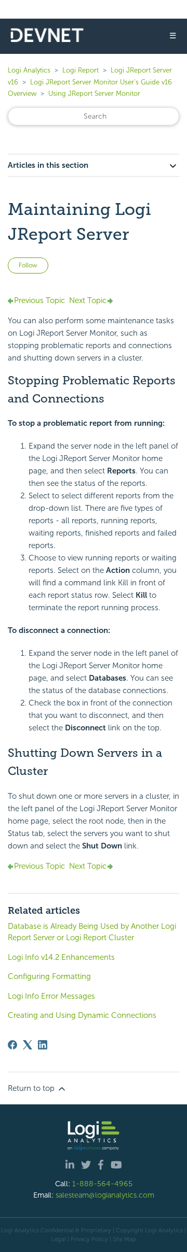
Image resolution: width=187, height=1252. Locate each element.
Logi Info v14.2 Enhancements (61, 957)
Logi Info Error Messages (51, 996)
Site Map (124, 1239)
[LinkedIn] (42, 1044)
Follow (28, 265)
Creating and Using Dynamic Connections (82, 1015)
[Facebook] (12, 1044)
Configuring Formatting (49, 976)
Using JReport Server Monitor (94, 93)
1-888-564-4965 (102, 1183)
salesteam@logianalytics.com (105, 1195)
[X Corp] (27, 1044)
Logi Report (80, 70)
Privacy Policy (89, 1239)
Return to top (32, 1088)
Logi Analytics (29, 70)
